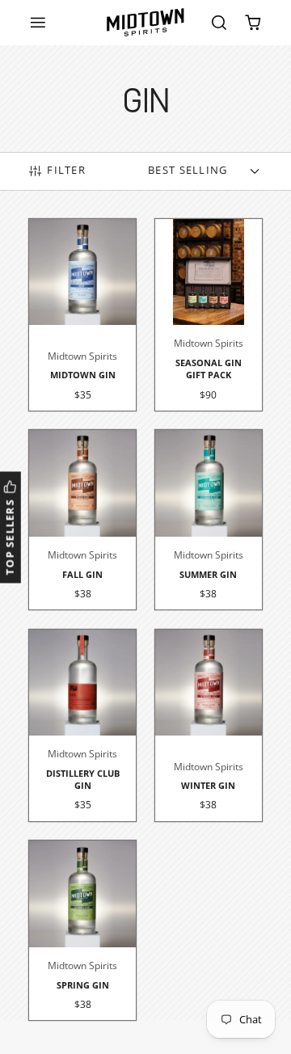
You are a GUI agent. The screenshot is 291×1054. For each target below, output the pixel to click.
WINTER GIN (208, 726)
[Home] (145, 22)
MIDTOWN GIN (82, 315)
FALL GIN (82, 519)
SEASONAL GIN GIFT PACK (208, 315)
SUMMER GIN (208, 519)
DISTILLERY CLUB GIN (82, 726)
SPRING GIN (82, 930)
